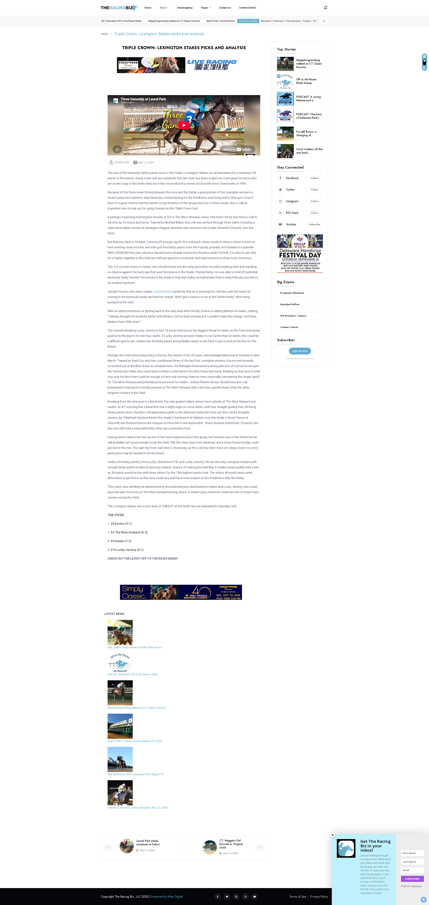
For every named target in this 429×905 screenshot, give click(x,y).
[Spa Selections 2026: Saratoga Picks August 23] (120, 759)
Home (147, 7)
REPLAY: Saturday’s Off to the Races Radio (171, 21)
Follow (314, 178)
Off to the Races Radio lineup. (306, 81)
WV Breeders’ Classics (293, 316)
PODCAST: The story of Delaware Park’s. (309, 116)
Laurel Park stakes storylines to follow (148, 842)
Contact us (225, 7)
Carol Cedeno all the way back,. (309, 151)
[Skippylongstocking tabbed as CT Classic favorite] (120, 692)
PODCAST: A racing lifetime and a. (308, 98)
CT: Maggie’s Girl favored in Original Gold (231, 844)
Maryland (266, 20)
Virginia (307, 20)
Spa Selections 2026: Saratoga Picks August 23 (136, 774)
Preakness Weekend (292, 293)
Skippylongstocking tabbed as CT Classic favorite (226, 21)
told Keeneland (164, 291)
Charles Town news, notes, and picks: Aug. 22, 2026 (138, 807)
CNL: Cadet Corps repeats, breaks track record (117, 21)
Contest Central (247, 7)
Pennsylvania (293, 20)
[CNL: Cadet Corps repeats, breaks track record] (120, 632)
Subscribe (314, 224)
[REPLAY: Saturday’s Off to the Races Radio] (120, 662)
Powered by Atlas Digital (167, 896)
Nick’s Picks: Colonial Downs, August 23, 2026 (135, 741)
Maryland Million (289, 304)
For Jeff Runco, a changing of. (306, 133)
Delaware (278, 20)
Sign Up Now (300, 351)
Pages (204, 7)
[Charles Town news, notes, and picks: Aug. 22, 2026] (120, 792)
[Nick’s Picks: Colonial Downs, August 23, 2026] (120, 726)
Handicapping (185, 7)
